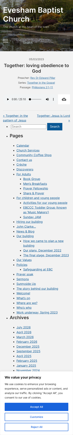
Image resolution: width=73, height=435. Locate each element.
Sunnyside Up (26, 284)
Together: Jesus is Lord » (53, 118)
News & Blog (25, 231)
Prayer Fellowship (35, 188)
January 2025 (26, 365)
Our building (25, 236)
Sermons (22, 279)
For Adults (23, 174)
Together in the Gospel (41, 82)
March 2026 (25, 337)
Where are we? (26, 303)
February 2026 (26, 342)
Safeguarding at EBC (38, 269)
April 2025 (23, 356)
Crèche (21, 164)
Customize (36, 416)
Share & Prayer (33, 193)
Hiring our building (29, 222)
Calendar (22, 145)
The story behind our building (37, 288)
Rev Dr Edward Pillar (42, 77)
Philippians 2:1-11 (42, 87)
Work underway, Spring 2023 (37, 312)
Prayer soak (24, 274)
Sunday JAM (32, 217)
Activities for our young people (45, 203)
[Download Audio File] (64, 99)
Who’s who (24, 307)
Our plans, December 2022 (42, 250)
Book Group (31, 179)
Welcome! (23, 293)
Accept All (36, 406)
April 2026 (23, 332)
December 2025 (27, 346)
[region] (36, 403)
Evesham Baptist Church (33, 14)
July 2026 (23, 327)
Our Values (24, 260)
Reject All (36, 426)
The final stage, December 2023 (46, 255)
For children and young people (38, 198)
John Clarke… (26, 226)
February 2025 (26, 361)
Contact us (24, 160)
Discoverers (24, 169)
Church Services (27, 150)
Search (64, 43)
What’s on (23, 298)
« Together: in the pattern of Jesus (15, 118)
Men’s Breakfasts (35, 184)
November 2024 (28, 370)
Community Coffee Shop (34, 155)
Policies (21, 265)
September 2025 (28, 351)
